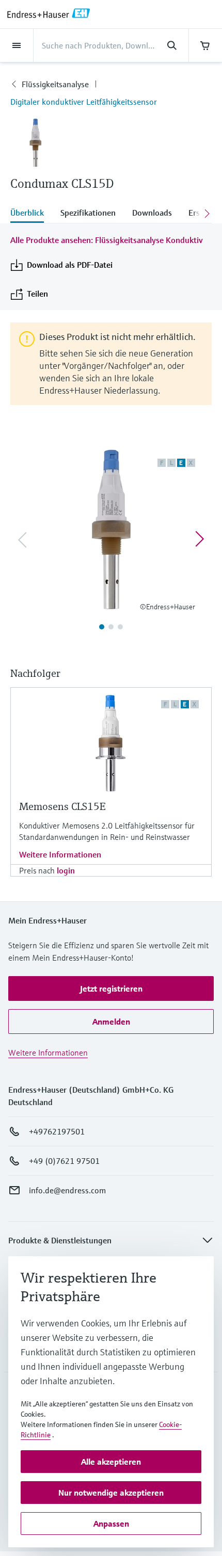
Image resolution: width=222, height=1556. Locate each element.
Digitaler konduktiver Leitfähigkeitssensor (83, 101)
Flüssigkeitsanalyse (55, 84)
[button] (111, 988)
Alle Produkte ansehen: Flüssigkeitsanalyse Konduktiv (106, 240)
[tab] (31, 213)
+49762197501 (57, 1131)
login (66, 870)
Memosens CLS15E (62, 806)
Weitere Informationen (60, 854)
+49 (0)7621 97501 (64, 1161)
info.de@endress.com (67, 1190)
